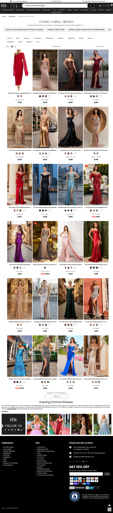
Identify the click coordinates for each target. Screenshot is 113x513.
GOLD (16, 153)
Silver (17, 210)
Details (28, 42)
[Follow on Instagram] (77, 461)
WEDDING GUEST (47, 10)
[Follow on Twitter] (73, 461)
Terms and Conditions (45, 475)
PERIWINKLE (71, 153)
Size (17, 38)
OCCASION (100, 10)
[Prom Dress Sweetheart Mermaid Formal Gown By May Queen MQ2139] (19, 241)
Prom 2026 (7, 449)
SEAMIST (68, 210)
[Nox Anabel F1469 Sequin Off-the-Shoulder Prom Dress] (96, 299)
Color (9, 38)
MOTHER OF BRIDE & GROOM (33, 10)
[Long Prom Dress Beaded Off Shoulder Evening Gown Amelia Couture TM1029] (96, 127)
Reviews (40, 467)
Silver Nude (91, 325)
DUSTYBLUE (46, 210)
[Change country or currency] (100, 5)
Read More (5, 411)
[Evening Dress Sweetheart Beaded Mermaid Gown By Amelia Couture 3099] (70, 241)
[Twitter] (10, 6)
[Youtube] (16, 6)
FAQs (39, 453)
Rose (96, 382)
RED (21, 96)
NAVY (19, 153)
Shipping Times (42, 449)
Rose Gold (18, 325)
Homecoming (8, 447)
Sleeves (60, 38)
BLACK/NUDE (46, 96)
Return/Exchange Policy (45, 451)
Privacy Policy (42, 473)
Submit (107, 474)
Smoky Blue (94, 325)
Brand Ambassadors (44, 471)
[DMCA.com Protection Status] (77, 487)
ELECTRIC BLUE (18, 96)
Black (20, 210)
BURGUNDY (40, 96)
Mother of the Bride (10, 463)
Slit (37, 42)
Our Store (40, 459)
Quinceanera (8, 465)
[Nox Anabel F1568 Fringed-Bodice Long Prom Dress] (96, 356)
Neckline (71, 38)
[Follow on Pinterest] (80, 461)
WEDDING (69, 10)
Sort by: (100, 46)
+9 (100, 267)
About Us (40, 457)
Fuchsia (97, 267)
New (4, 461)
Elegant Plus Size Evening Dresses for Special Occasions (24, 29)
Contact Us (41, 447)
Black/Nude (45, 267)
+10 (75, 96)
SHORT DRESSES (85, 10)
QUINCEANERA (61, 10)
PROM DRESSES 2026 (57, 12)
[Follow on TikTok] (87, 461)
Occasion (37, 38)
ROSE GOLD (97, 153)
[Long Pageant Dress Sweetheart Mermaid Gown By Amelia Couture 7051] (70, 127)
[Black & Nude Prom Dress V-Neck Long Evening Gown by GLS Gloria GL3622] (45, 241)
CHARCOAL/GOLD (94, 210)
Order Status (42, 461)
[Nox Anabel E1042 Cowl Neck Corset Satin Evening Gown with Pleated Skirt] (96, 241)
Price (81, 38)
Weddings (7, 453)
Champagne (93, 382)
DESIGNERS (108, 10)
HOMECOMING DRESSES (7, 10)
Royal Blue (94, 267)
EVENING (76, 10)
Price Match (41, 465)
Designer (10, 42)
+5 (100, 96)
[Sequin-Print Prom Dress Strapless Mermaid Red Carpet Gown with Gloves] (19, 356)
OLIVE (20, 267)
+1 (24, 210)
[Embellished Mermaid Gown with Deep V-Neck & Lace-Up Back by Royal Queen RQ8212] (45, 70)
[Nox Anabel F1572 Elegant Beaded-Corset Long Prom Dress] (19, 184)
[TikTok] (16, 4)
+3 (49, 96)
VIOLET (14, 267)
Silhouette (49, 38)
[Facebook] (10, 4)
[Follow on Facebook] (70, 461)
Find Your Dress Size (44, 463)
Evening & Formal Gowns (56, 29)
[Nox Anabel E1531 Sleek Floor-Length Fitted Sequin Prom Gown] (45, 356)
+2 (49, 153)
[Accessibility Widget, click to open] (109, 505)
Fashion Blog (41, 455)
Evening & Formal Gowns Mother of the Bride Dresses (86, 29)
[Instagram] (13, 4)
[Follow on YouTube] (83, 461)
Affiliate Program (43, 469)
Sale (54, 10)
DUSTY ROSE (71, 267)
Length (26, 38)
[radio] (12, 46)
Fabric (90, 38)
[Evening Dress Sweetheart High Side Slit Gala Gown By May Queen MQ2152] (45, 127)
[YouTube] (19, 430)
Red (14, 210)
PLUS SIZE (93, 10)
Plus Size (6, 455)
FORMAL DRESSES (20, 10)
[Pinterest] (13, 6)
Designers (7, 457)
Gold (73, 382)
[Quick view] (29, 51)
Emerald (20, 382)
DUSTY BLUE (97, 210)
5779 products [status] (56, 46)
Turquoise (17, 382)
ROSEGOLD (43, 96)
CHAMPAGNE (97, 96)
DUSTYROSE (71, 325)
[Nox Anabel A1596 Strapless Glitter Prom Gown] (70, 356)
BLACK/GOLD (68, 96)
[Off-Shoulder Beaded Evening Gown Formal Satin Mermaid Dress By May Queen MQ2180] (45, 184)
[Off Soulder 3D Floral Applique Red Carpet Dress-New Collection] (96, 184)
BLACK (94, 96)
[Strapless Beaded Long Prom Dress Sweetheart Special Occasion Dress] (19, 299)
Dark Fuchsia (45, 382)
